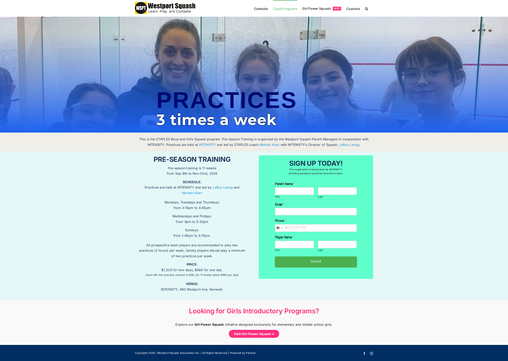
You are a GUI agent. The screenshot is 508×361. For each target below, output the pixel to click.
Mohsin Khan (270, 145)
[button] (366, 8)
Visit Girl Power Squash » (254, 334)
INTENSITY (207, 145)
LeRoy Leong (349, 145)
